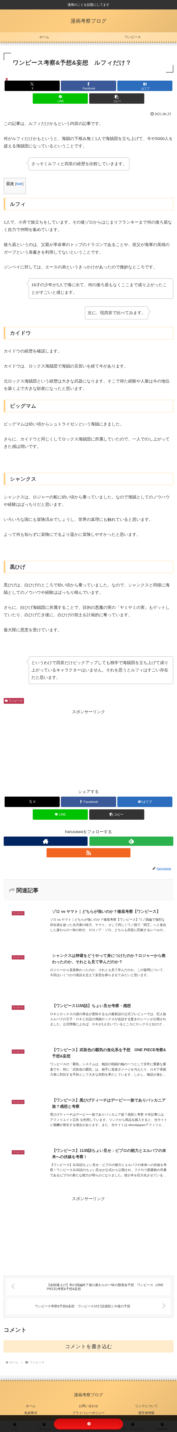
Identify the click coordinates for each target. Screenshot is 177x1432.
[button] (116, 98)
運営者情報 (146, 1413)
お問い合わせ (88, 1406)
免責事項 (30, 1413)
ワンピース (16, 700)
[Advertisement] (88, 748)
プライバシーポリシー (88, 1413)
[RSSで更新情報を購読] (88, 852)
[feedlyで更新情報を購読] (131, 841)
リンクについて (146, 1406)
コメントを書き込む (88, 1346)
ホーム (30, 1406)
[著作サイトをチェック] (46, 841)
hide (19, 184)
